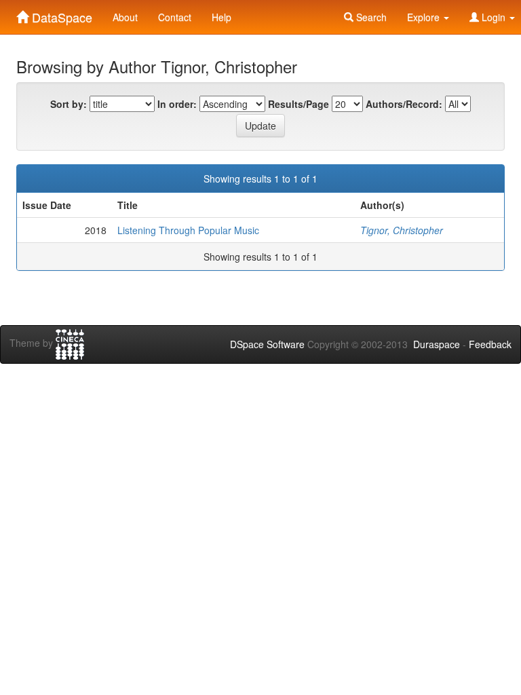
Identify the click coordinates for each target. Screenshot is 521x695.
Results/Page (298, 104)
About (125, 17)
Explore (424, 17)
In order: (177, 104)
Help (221, 17)
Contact (174, 17)
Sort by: (68, 104)
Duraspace (436, 344)
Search (370, 17)
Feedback (490, 344)
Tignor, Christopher (401, 230)
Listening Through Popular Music (188, 230)
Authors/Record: (404, 104)
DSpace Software (267, 344)
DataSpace (60, 14)
